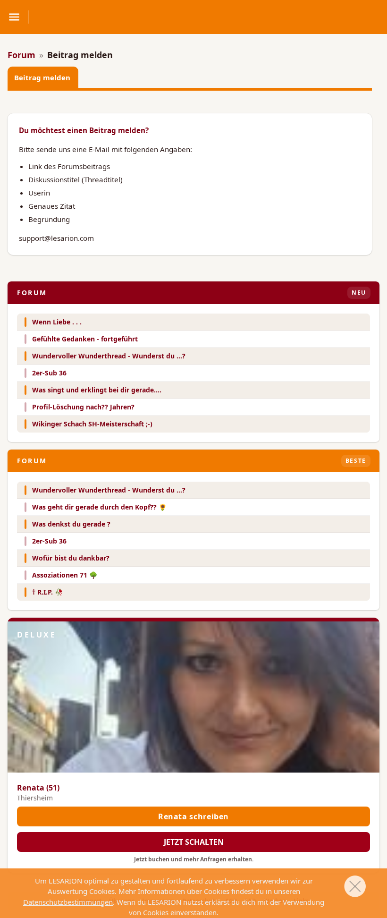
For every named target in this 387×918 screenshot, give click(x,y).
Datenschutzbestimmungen (68, 902)
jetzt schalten (194, 842)
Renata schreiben (193, 816)
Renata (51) (38, 787)
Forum (21, 54)
